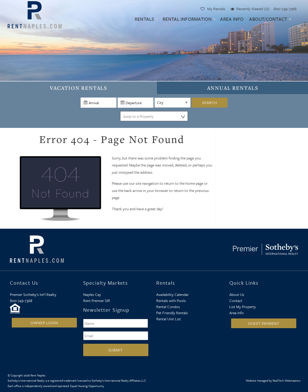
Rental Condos (168, 306)
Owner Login (44, 322)
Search (209, 102)
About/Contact (268, 19)
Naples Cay (92, 294)
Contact (235, 300)
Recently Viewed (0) (253, 9)
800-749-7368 (285, 9)
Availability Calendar (172, 294)
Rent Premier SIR (96, 300)
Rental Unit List (168, 319)
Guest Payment (263, 323)
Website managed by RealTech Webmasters (273, 380)
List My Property (242, 306)
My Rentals (216, 9)
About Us (236, 294)
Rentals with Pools (171, 300)
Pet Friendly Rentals (172, 313)
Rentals (144, 19)
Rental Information (187, 19)
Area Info (232, 19)
